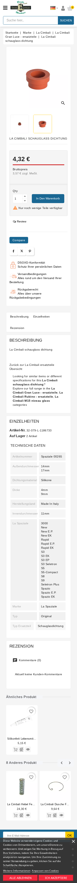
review (21, 221)
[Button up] (24, 196)
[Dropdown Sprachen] (54, 8)
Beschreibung (19, 316)
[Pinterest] (30, 251)
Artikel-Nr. (17, 430)
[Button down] (24, 200)
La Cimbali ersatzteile (39, 364)
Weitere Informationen (16, 870)
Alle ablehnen (20, 878)
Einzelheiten (41, 316)
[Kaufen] (15, 749)
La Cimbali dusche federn (57, 804)
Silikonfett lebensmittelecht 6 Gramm (30, 738)
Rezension (17, 328)
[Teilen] (13, 251)
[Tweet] (22, 251)
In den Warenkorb (48, 198)
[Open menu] (5, 8)
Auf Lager (17, 436)
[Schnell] (28, 749)
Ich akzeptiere (56, 878)
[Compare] (21, 749)
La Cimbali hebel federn (22, 804)
